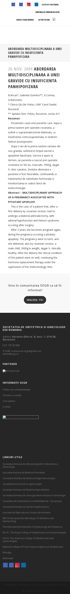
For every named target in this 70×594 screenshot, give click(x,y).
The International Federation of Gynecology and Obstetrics (32, 526)
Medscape (8, 558)
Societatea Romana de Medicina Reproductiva (26, 489)
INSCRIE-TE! (35, 300)
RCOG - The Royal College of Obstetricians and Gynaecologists (34, 532)
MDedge (7, 552)
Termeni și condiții (12, 395)
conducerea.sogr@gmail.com (26, 351)
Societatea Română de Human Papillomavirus (26, 506)
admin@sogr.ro (11, 353)
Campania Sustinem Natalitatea (47, 12)
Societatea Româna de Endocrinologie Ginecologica (29, 478)
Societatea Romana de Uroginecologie (22, 484)
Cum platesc (9, 401)
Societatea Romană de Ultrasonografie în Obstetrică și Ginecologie (30, 465)
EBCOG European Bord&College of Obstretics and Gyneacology (28, 520)
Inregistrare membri (25, 20)
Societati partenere (50, 4)
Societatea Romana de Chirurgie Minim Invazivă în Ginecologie (34, 495)
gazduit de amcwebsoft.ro (35, 590)
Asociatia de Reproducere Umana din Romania (26, 512)
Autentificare (44, 20)
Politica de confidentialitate (16, 389)
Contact (7, 406)
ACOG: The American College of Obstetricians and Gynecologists (28, 540)
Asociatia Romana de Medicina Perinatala (24, 472)
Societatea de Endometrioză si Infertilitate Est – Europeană (32, 501)
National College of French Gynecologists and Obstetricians (33, 546)
